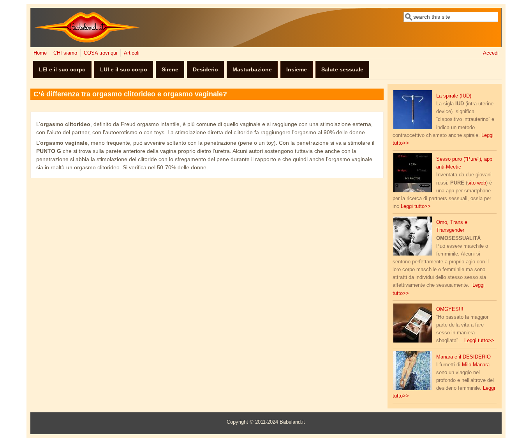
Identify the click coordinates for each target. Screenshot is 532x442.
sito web (476, 183)
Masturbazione (252, 69)
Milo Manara (476, 364)
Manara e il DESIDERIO (463, 357)
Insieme (296, 69)
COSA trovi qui (100, 53)
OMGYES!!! (449, 309)
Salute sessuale (342, 69)
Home (40, 53)
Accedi (491, 53)
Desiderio (205, 69)
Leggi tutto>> (416, 206)
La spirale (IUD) (453, 96)
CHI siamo (65, 53)
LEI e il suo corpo (62, 69)
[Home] (87, 41)
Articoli (131, 53)
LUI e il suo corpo (123, 69)
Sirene (170, 69)
